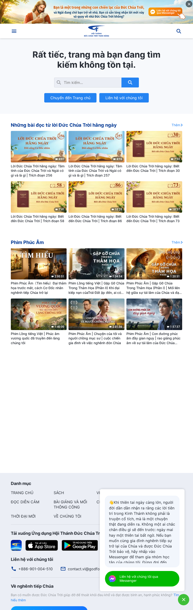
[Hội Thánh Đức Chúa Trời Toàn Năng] (96, 31)
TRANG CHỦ (22, 492)
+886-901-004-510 (35, 569)
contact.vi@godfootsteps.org (94, 569)
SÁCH (59, 492)
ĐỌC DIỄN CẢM (25, 502)
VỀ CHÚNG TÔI (67, 516)
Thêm (176, 125)
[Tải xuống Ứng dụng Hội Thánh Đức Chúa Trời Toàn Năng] (16, 545)
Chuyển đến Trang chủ (70, 97)
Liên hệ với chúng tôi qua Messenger (139, 578)
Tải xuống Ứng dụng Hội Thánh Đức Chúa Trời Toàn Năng (68, 533)
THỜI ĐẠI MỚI (23, 516)
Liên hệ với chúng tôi (124, 97)
